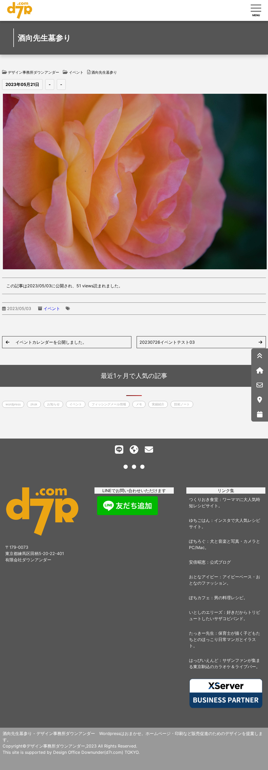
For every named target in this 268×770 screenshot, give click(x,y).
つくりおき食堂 (203, 499)
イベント (51, 308)
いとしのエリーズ (205, 612)
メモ (139, 404)
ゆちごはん (199, 520)
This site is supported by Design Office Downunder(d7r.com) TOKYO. (71, 752)
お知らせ (53, 404)
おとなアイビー (203, 576)
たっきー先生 (201, 633)
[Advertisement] (134, 556)
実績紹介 (158, 404)
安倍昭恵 (197, 562)
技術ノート (182, 404)
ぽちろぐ (197, 541)
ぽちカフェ (199, 597)
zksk (33, 404)
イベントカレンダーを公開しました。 (51, 342)
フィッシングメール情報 (109, 404)
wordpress (13, 404)
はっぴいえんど (203, 660)
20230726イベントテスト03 (167, 342)
